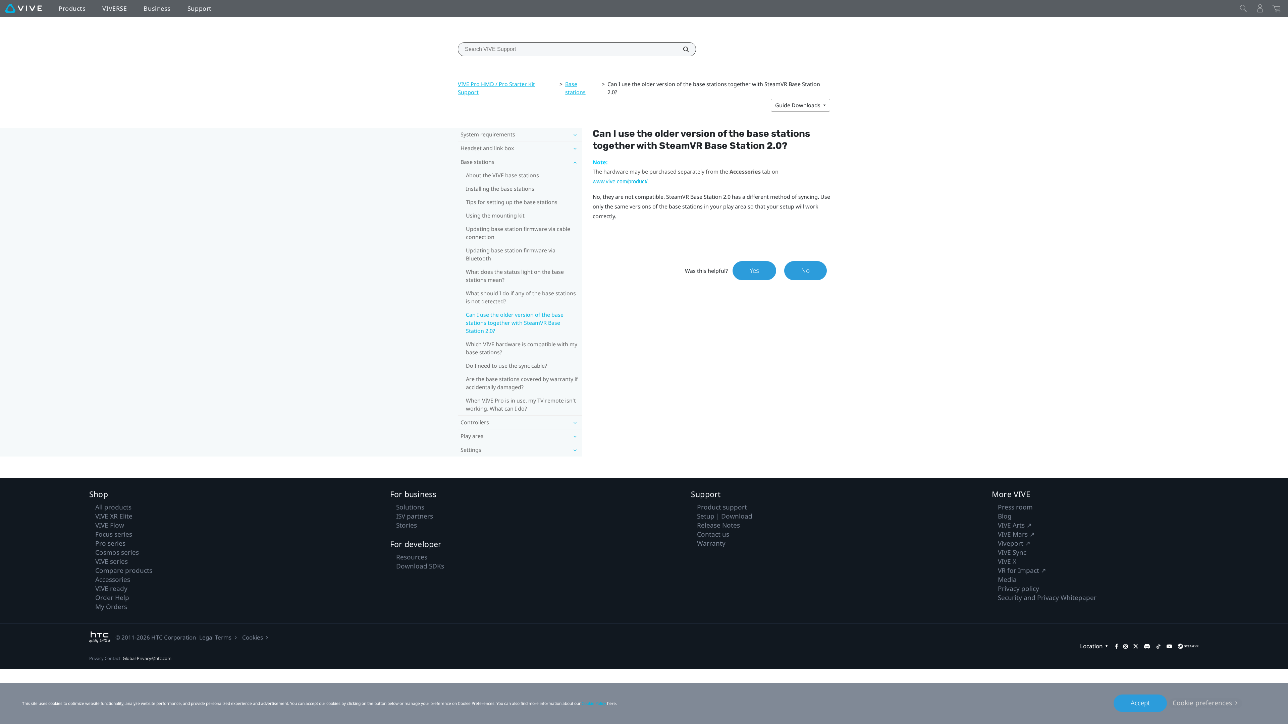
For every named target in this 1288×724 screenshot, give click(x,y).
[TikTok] (1158, 646)
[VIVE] (23, 8)
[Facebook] (1116, 646)
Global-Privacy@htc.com (147, 658)
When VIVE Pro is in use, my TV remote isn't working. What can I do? (521, 404)
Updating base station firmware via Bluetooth (510, 254)
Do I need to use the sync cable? (506, 365)
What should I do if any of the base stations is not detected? (521, 297)
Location (1091, 646)
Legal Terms (215, 637)
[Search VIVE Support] (682, 49)
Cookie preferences (1202, 703)
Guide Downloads (798, 105)
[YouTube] (1169, 646)
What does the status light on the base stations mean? (515, 276)
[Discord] (1146, 646)
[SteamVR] (1188, 646)
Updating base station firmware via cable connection (518, 233)
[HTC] (99, 637)
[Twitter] (1135, 646)
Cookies (252, 637)
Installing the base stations (500, 188)
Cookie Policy (594, 703)
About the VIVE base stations (502, 175)
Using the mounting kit (495, 215)
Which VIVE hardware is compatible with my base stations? (521, 348)
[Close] (1243, 8)
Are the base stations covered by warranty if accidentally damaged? (522, 383)
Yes (754, 270)
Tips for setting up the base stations (511, 202)
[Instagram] (1125, 646)
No (805, 270)
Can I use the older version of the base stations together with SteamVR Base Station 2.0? (515, 323)
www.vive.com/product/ (620, 181)
